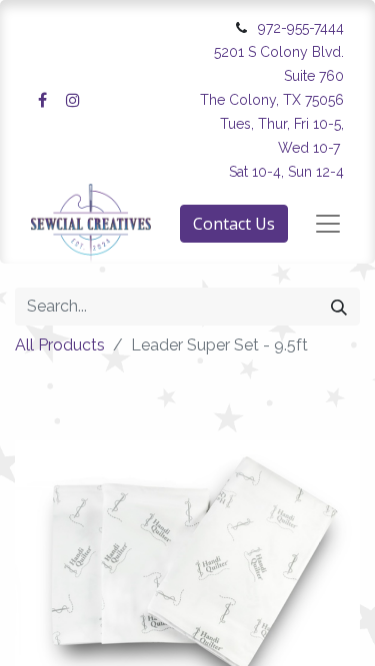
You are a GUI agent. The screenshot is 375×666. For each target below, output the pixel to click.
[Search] (339, 307)
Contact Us (234, 224)
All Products (60, 344)
